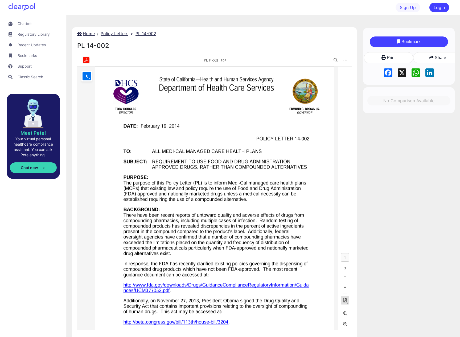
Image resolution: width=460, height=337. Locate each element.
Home (89, 33)
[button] (33, 23)
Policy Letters (114, 33)
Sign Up (408, 7)
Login (439, 7)
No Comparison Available (408, 100)
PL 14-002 (145, 33)
